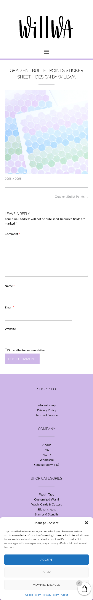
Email (9, 307)
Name (10, 286)
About (64, 594)
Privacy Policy (51, 594)
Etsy (46, 450)
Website (10, 329)
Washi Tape (46, 494)
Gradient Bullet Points (71, 196)
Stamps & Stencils (46, 514)
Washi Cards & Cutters (46, 504)
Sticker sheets (46, 509)
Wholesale (47, 459)
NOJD (46, 455)
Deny (46, 572)
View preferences (46, 584)
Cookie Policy (33, 594)
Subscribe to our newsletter (26, 350)
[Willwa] (46, 20)
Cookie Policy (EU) (46, 464)
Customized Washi (46, 499)
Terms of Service (46, 415)
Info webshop (46, 405)
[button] (86, 523)
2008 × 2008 (13, 178)
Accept (46, 559)
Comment (12, 234)
